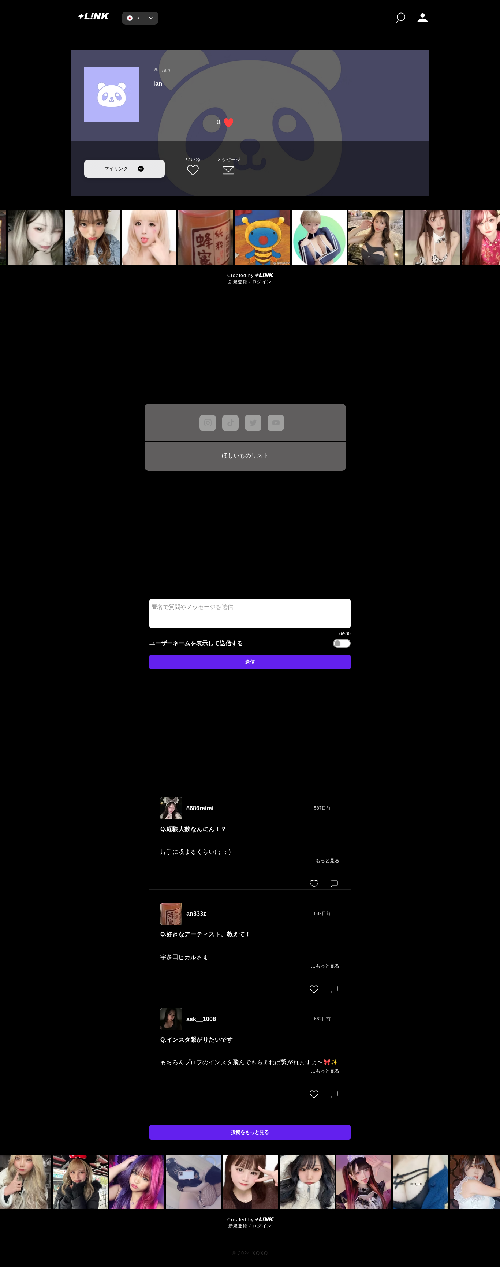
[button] (422, 17)
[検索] (400, 17)
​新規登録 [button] (238, 281)
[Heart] (314, 883)
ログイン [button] (262, 281)
